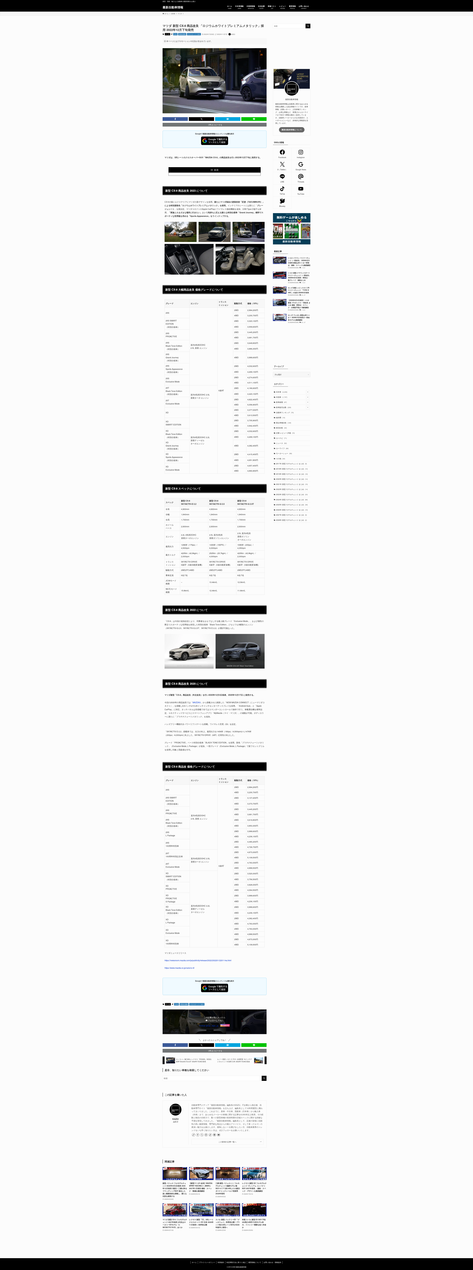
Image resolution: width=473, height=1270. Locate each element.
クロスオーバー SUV (194, 34)
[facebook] (197, 1134)
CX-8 (175, 34)
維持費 (280, 417)
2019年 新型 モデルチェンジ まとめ (292, 474)
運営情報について (254, 1262)
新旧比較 (281, 427)
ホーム (194, 1262)
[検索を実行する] (264, 1078)
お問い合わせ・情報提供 (272, 1262)
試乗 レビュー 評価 (285, 433)
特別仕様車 (182, 34)
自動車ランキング (285, 412)
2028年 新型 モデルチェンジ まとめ (291, 520)
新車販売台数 (283, 407)
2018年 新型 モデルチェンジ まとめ (292, 469)
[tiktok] (210, 1134)
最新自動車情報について (292, 129)
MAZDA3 (197, 702)
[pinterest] (214, 1134)
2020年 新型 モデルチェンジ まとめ (292, 479)
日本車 (281, 392)
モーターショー (284, 453)
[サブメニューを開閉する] (307, 392)
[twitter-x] (201, 1134)
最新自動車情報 (173, 7)
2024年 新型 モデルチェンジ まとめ (292, 499)
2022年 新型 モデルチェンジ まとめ (292, 489)
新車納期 (281, 402)
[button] (175, 119)
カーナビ (281, 438)
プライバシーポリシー (207, 1262)
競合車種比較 (283, 422)
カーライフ (282, 448)
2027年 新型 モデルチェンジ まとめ (291, 515)
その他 (280, 458)
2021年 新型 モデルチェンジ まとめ (292, 484)
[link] (193, 1134)
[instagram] (206, 1134)
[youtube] (218, 1134)
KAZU (175, 1119)
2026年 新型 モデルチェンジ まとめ (292, 510)
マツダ (167, 34)
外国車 (281, 397)
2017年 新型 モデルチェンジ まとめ (291, 463)
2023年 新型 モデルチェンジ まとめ (292, 494)
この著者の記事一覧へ (227, 1141)
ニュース (281, 443)
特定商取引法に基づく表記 (236, 1262)
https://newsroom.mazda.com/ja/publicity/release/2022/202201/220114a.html (198, 960)
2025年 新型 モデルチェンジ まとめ (292, 504)
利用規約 (221, 1262)
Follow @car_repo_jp (208, 1025)
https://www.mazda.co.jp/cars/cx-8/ (179, 967)
